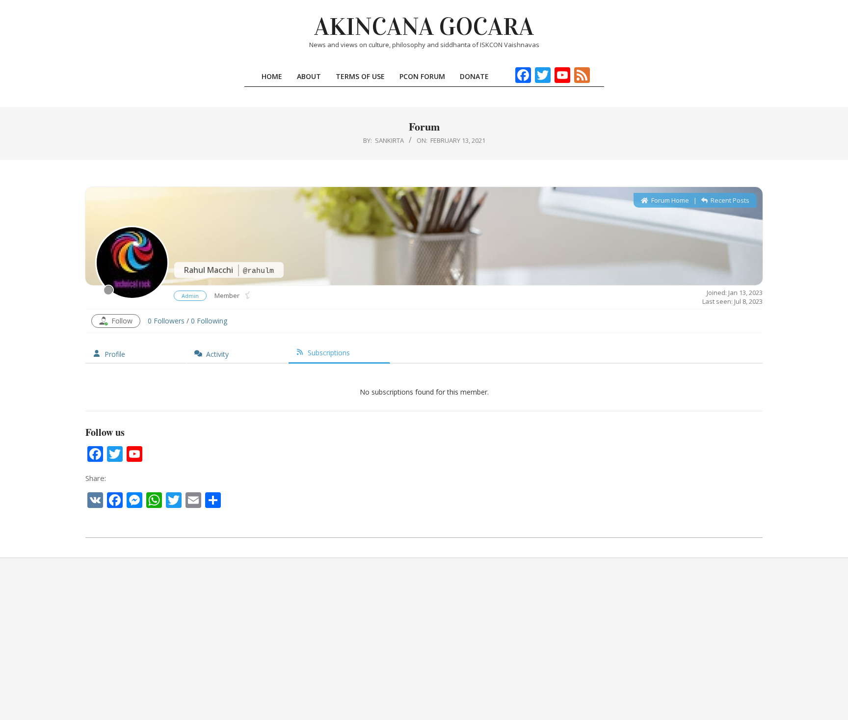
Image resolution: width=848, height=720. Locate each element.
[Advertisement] (424, 639)
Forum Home (669, 200)
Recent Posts (729, 200)
